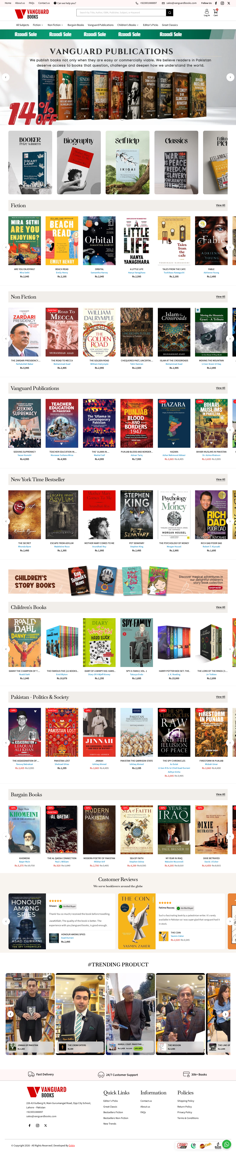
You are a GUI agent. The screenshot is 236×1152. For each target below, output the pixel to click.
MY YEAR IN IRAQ (174, 858)
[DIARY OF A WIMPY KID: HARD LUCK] (99, 642)
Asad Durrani (67, 938)
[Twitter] (228, 3)
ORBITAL (99, 269)
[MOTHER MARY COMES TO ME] (99, 514)
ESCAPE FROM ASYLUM (62, 543)
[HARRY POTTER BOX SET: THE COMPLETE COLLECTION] (174, 642)
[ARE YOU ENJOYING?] (24, 240)
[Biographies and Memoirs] (79, 162)
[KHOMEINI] (24, 829)
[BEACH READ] (62, 240)
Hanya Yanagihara (136, 272)
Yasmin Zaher (177, 936)
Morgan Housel (174, 546)
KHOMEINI (24, 858)
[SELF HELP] (127, 162)
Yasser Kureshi (24, 455)
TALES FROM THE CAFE (174, 269)
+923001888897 (34, 1112)
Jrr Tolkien (211, 674)
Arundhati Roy (99, 546)
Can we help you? (66, 3)
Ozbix (72, 1145)
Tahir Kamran (136, 364)
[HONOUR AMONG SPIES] (54, 938)
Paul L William (62, 861)
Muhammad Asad (62, 364)
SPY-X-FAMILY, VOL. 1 (136, 671)
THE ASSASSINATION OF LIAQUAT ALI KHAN (25, 761)
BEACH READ (61, 269)
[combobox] (121, 12)
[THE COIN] (163, 936)
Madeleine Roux (62, 546)
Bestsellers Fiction (113, 1112)
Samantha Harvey (99, 272)
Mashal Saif (99, 455)
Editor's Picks (110, 1101)
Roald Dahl (24, 674)
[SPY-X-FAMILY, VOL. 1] (136, 642)
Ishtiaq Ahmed (99, 764)
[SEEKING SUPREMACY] (24, 423)
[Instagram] (222, 3)
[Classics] (176, 162)
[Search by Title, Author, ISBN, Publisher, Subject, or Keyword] (169, 12)
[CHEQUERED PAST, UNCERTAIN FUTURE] (136, 332)
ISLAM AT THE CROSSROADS (174, 360)
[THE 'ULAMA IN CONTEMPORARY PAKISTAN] (99, 423)
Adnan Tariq (137, 455)
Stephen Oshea (136, 861)
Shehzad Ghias (62, 764)
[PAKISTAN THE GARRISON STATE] (136, 732)
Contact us (44, 3)
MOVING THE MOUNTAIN (211, 360)
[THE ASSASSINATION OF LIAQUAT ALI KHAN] (24, 732)
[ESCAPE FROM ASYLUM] (62, 514)
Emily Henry (62, 272)
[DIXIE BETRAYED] (211, 829)
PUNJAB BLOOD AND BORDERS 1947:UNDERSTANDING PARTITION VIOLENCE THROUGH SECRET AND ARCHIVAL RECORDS (136, 452)
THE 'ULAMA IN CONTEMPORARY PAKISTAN (99, 452)
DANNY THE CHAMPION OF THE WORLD (24, 671)
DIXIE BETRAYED (211, 858)
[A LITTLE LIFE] (136, 240)
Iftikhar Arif (99, 861)
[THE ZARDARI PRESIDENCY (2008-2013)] (24, 332)
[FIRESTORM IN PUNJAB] (211, 732)
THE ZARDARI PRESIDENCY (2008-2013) (24, 360)
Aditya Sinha (174, 772)
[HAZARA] (174, 423)
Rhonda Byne (24, 546)
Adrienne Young (211, 272)
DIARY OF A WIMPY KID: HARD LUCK (99, 671)
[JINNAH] (99, 732)
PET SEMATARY (136, 543)
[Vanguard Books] (31, 14)
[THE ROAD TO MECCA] (62, 332)
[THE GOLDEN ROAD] (99, 332)
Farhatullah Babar (24, 364)
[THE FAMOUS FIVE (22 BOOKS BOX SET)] (62, 642)
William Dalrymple (99, 364)
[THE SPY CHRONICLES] (174, 732)
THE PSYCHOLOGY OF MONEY (174, 543)
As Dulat (174, 764)
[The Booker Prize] (30, 162)
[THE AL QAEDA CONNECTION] (62, 829)
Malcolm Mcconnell (174, 861)
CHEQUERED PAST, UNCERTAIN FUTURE (136, 360)
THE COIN (176, 932)
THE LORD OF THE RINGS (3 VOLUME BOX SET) (211, 671)
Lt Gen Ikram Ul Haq (211, 364)
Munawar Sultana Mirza (62, 455)
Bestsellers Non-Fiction (115, 1118)
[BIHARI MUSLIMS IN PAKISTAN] (211, 423)
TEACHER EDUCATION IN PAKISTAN (61, 452)
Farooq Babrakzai (24, 764)
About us (20, 3)
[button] (6, 77)
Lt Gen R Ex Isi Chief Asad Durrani (174, 768)
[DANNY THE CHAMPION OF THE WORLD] (24, 642)
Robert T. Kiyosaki (211, 546)
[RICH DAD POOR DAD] (211, 514)
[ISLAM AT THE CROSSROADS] (174, 332)
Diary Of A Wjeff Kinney (99, 674)
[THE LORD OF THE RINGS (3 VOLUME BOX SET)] (211, 642)
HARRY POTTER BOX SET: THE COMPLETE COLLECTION (174, 671)
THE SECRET (24, 543)
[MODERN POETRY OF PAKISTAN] (99, 829)
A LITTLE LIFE (136, 269)
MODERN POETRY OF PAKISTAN (99, 858)
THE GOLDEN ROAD (99, 360)
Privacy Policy (184, 1112)
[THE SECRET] (24, 514)
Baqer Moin (24, 861)
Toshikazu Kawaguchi (174, 272)
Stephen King (136, 546)
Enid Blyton (62, 674)
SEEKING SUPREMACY (24, 452)
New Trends (109, 1124)
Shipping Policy (185, 1101)
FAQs (31, 3)
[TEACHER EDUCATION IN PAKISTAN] (62, 423)
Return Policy (184, 1106)
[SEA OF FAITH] (136, 829)
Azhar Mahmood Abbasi (174, 455)
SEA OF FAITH (137, 858)
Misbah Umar (211, 764)
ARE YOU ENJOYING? (24, 269)
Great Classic (110, 1106)
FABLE (211, 269)
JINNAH (99, 761)
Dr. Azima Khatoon (211, 455)
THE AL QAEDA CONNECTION (61, 858)
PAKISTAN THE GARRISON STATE (136, 761)
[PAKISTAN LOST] (62, 732)
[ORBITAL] (99, 240)
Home (8, 3)
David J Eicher (211, 861)
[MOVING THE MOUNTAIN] (211, 332)
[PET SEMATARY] (136, 514)
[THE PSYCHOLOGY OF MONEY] (174, 514)
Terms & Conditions (188, 1118)
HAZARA (174, 452)
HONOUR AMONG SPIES (73, 934)
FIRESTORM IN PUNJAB (211, 761)
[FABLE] (211, 240)
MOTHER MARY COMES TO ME (99, 543)
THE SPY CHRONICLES (174, 761)
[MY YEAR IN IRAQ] (174, 829)
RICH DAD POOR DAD (211, 543)
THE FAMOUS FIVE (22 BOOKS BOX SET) (62, 671)
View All (220, 205)
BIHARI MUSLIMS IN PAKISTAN (211, 452)
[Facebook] (216, 3)
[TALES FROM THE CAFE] (174, 240)
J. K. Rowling (174, 674)
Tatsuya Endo (136, 674)
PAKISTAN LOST (62, 761)
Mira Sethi (25, 272)
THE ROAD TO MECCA (62, 360)
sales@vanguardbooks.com (41, 1116)
